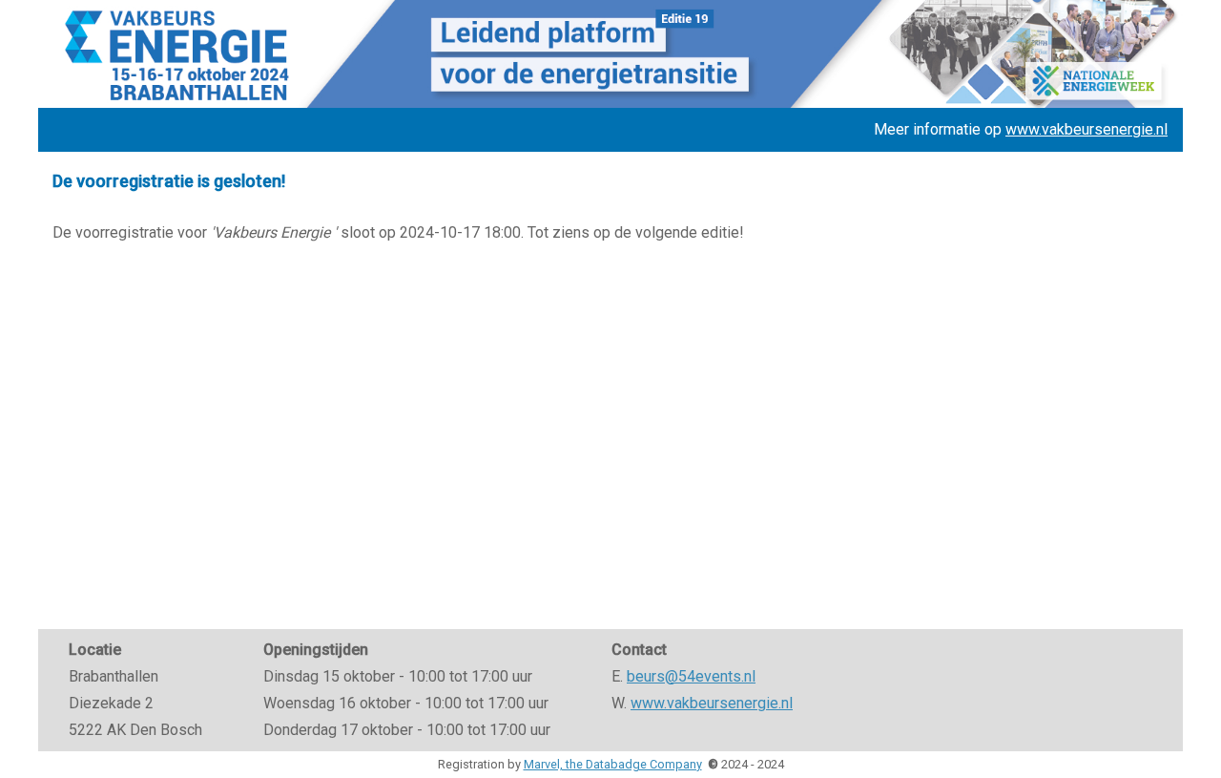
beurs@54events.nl (691, 676)
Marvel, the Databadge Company (613, 764)
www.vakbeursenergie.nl (1086, 129)
